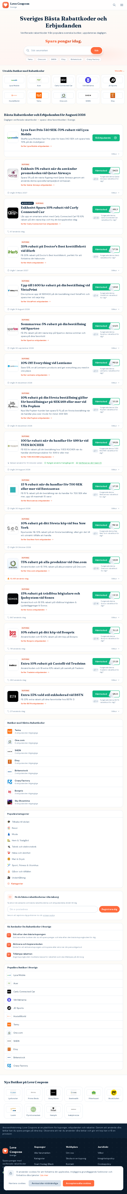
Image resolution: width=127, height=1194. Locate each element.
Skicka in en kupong (76, 1158)
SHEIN (53, 59)
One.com (42, 59)
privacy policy (49, 915)
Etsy (63, 59)
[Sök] (114, 5)
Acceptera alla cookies (78, 1183)
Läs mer (44, 1175)
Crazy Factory (93, 59)
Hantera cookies (17, 1183)
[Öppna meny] (122, 5)
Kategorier (39, 1158)
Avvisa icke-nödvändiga (45, 1183)
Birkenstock (76, 59)
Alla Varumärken (42, 1152)
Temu (30, 59)
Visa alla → (120, 71)
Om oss (70, 1152)
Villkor (101, 1152)
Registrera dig (109, 909)
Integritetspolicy (106, 1158)
